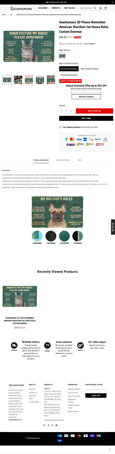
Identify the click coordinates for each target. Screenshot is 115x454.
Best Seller (69, 8)
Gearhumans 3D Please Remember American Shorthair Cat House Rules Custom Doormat (20, 320)
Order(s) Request (74, 389)
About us (32, 389)
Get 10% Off (113, 227)
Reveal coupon (86, 97)
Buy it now (86, 118)
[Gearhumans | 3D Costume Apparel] (21, 8)
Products (56, 8)
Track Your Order (32, 397)
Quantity (62, 106)
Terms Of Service (74, 396)
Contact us (33, 393)
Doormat (62, 56)
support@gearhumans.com (53, 420)
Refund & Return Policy (74, 406)
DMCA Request (73, 411)
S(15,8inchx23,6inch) (68, 69)
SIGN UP (96, 395)
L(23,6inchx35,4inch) (68, 75)
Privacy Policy (34, 402)
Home (4, 15)
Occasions (42, 8)
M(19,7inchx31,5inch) (89, 69)
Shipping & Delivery (72, 400)
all (11, 15)
